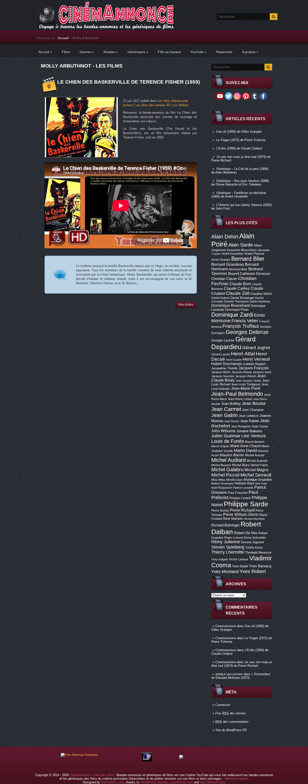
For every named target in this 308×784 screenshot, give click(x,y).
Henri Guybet (234, 359)
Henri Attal (243, 353)
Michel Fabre (259, 465)
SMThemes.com (112, 782)
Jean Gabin (224, 415)
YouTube (198, 52)
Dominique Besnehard (230, 305)
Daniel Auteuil (220, 298)
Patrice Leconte (243, 487)
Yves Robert (253, 571)
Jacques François (253, 368)
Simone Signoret (252, 542)
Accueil (63, 38)
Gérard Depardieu (233, 343)
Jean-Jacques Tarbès (248, 380)
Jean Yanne (259, 426)
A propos (250, 52)
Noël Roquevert (221, 487)
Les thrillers (181, 105)
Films (66, 52)
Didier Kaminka (260, 301)
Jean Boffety (231, 404)
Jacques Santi (262, 372)
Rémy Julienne (225, 541)
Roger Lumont (233, 537)
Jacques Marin (221, 372)
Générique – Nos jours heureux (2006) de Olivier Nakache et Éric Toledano (240, 182)
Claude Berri (240, 284)
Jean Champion (253, 410)
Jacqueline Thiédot (224, 368)
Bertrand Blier (238, 269)
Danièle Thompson (236, 301)
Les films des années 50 (152, 105)
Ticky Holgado (219, 559)
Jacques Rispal (241, 372)
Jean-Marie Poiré (245, 388)
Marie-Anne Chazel (245, 446)
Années (110, 52)
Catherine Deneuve (255, 274)
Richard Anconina (254, 518)
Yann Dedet (240, 566)
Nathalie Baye (244, 483)
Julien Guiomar (225, 435)
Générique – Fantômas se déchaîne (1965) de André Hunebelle (238, 194)
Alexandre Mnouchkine (242, 250)
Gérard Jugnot (256, 347)
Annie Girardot (220, 259)
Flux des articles (230, 713)
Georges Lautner (222, 340)
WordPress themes (154, 782)
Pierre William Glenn (240, 514)
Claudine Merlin (261, 294)
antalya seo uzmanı (229, 674)
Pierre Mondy (220, 510)
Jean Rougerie (240, 426)
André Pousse (254, 253)
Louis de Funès (227, 441)
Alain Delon (224, 237)
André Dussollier (233, 253)
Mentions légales (237, 778)
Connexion (222, 705)
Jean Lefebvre (248, 416)
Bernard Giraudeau (227, 264)
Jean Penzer (231, 421)
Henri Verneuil (256, 359)
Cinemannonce (225, 626)
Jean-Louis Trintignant (246, 384)
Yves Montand (225, 571)
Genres (87, 52)
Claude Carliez (237, 288)
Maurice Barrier (232, 455)
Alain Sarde (240, 244)
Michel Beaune (221, 465)
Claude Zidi (238, 293)
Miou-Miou (218, 480)
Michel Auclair (254, 455)
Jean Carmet (226, 409)
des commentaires (232, 721)
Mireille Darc (234, 480)
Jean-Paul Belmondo (237, 394)
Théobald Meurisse (258, 552)
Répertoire (224, 52)
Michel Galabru (227, 469)
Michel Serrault (255, 474)
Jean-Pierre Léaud (240, 399)
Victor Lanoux (238, 559)
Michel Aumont (257, 461)
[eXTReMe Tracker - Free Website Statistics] (147, 760)
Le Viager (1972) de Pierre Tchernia (240, 140)
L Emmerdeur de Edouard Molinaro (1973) (240, 675)
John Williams (223, 431)
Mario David (245, 450)
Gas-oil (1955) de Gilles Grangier (239, 131)
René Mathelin (233, 518)
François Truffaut (241, 326)
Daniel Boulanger (242, 298)
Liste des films (103, 775)
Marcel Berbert (254, 442)
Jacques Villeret (245, 376)
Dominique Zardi (232, 314)
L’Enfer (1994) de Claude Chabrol (239, 148)
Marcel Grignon (220, 446)
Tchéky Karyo (254, 547)
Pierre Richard (242, 510)
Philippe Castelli (240, 498)
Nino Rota (261, 483)
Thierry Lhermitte (227, 552)
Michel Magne (256, 470)
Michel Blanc (241, 465)
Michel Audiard (228, 460)
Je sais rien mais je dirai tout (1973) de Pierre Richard (241, 663)
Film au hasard (169, 52)
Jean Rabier (249, 421)
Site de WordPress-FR (231, 730)
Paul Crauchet (238, 492)
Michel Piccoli (225, 474)
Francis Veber (244, 320)
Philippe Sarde (246, 504)
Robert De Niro (245, 533)
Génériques (138, 52)
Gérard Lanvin (220, 354)
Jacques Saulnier (222, 376)
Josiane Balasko (249, 431)
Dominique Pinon (237, 309)
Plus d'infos (185, 304)
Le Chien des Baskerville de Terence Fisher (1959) (128, 82)
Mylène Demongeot (222, 483)
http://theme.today (212, 782)
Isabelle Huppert (254, 364)
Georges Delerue (247, 332)
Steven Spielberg (227, 546)
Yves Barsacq (260, 566)
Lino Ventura (253, 435)
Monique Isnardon (258, 480)
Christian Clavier (224, 279)
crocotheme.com (181, 782)
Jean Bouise (254, 403)
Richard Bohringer (225, 525)
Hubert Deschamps (226, 364)
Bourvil (233, 274)
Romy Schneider (255, 537)
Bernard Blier (247, 258)
